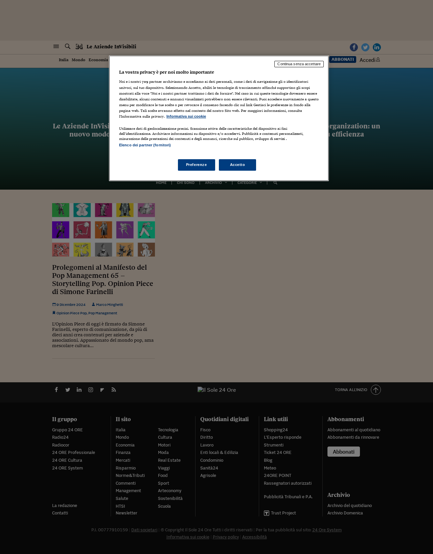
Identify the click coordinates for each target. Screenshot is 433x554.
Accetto (237, 165)
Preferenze (196, 165)
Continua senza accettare (299, 64)
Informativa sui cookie (186, 116)
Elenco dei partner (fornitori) (145, 145)
